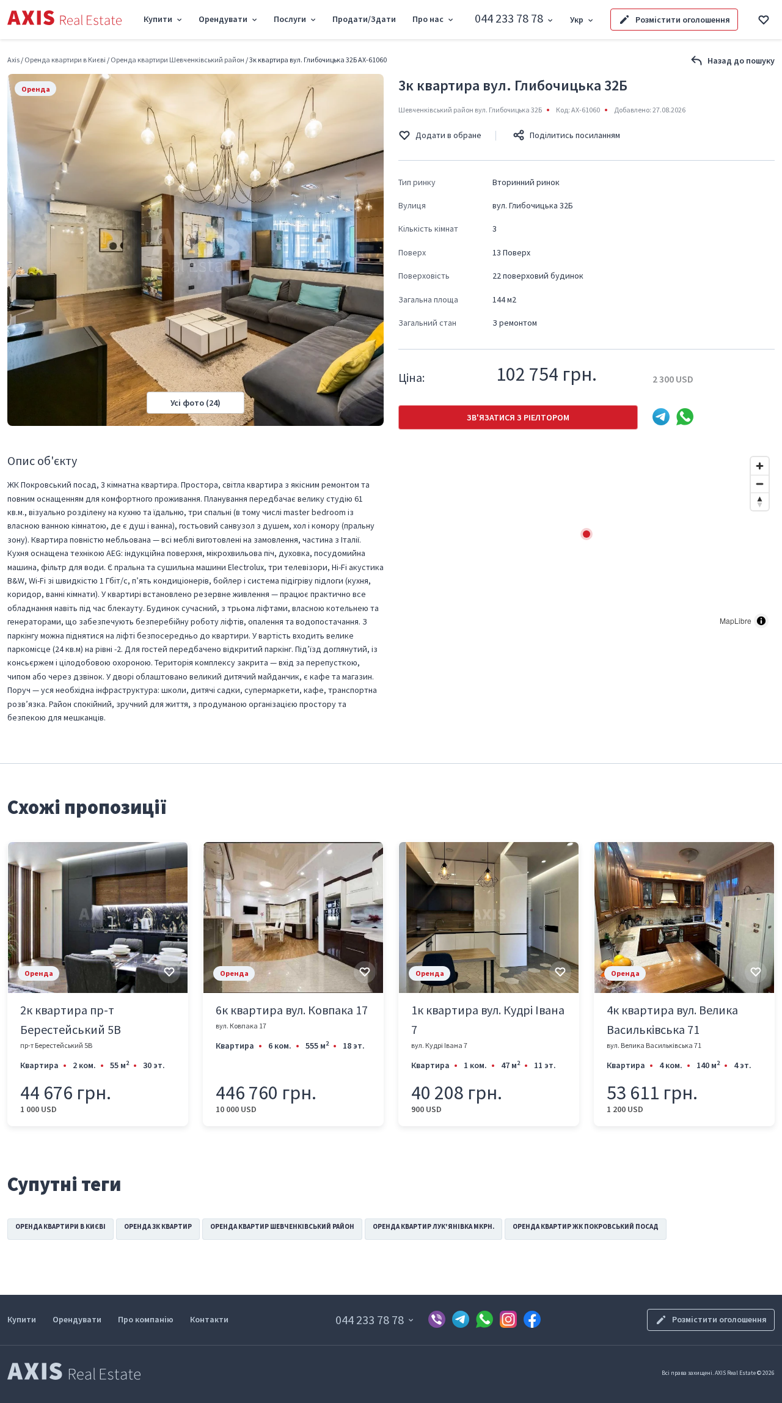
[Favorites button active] (764, 20)
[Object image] (98, 917)
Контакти (209, 1319)
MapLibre (735, 620)
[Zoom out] (760, 484)
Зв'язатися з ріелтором (518, 417)
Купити (21, 1319)
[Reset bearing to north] (760, 501)
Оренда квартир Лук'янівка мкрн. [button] (433, 1226)
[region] (586, 542)
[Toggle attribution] (761, 621)
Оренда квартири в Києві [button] (60, 1226)
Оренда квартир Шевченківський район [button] (282, 1226)
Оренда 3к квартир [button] (158, 1226)
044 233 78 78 (509, 18)
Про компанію (146, 1319)
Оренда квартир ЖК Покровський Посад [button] (586, 1226)
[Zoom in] (760, 466)
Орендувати (77, 1319)
